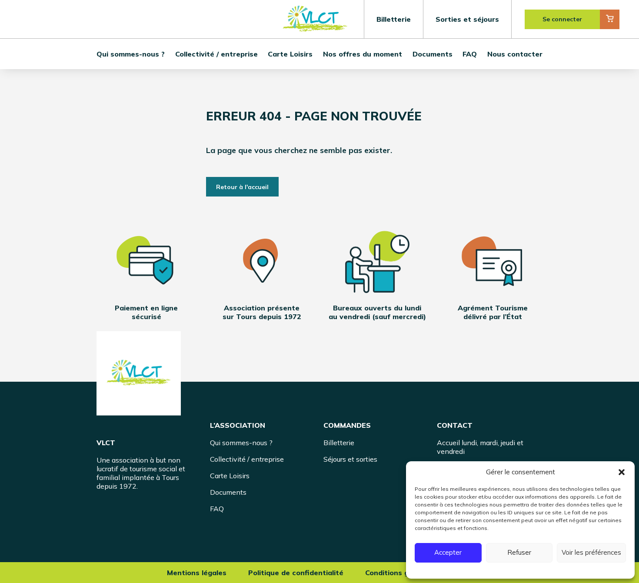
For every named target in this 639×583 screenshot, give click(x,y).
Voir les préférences (591, 552)
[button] (621, 472)
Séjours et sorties (350, 459)
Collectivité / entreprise (216, 54)
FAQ (470, 54)
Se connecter (562, 19)
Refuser (519, 552)
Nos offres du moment (362, 54)
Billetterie (393, 19)
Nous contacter (514, 54)
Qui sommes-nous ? (131, 54)
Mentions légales (196, 572)
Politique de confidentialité (295, 572)
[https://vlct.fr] (139, 373)
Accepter (448, 552)
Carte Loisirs (290, 54)
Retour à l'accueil (242, 187)
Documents (433, 54)
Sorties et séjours (467, 19)
